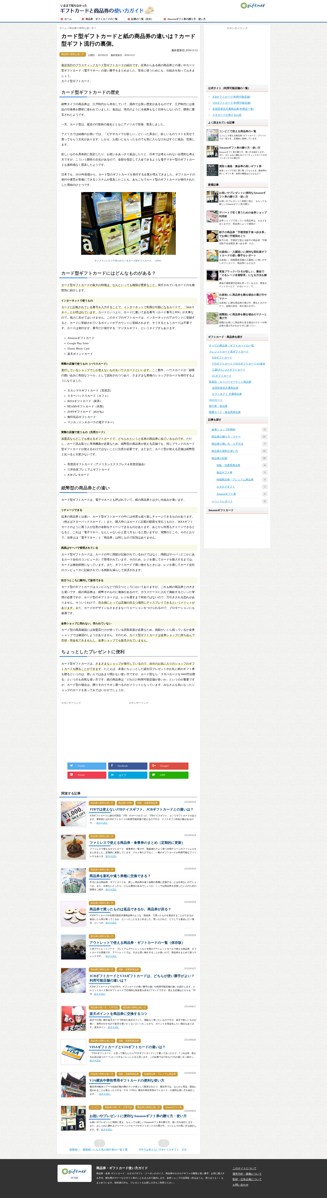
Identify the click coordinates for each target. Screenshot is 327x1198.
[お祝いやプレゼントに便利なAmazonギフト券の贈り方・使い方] (73, 1133)
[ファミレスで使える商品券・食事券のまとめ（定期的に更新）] (73, 862)
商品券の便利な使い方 (72, 54)
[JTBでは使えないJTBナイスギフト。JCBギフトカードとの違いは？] (73, 829)
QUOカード (216, 399)
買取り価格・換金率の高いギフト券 (240, 166)
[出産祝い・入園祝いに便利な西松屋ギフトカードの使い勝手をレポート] (213, 262)
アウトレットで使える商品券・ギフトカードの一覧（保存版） (137, 943)
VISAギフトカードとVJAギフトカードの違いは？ (128, 1047)
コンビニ (95, 1107)
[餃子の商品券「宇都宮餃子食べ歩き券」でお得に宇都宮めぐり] (213, 242)
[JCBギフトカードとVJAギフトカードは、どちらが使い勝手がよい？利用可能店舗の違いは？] (73, 995)
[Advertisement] (93, 731)
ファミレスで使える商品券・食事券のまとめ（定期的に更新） (137, 843)
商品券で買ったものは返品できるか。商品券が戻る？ (130, 909)
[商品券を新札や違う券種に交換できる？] (73, 895)
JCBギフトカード (222, 357)
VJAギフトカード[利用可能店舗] (231, 102)
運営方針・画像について (247, 1173)
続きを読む (102, 823)
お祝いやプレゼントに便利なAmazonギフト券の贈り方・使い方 (138, 1116)
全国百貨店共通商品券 (225, 388)
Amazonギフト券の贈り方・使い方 (186, 19)
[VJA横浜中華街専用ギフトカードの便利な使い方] (73, 1100)
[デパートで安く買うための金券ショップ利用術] (213, 223)
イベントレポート (238, 501)
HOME (75, 1177)
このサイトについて (244, 1168)
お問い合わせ (240, 1184)
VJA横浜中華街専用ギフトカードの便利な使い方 (127, 1080)
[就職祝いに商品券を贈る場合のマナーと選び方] (213, 324)
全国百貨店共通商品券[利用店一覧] (233, 108)
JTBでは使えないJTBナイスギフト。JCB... (163, 1145)
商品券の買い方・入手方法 (104, 1007)
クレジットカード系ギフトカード (229, 351)
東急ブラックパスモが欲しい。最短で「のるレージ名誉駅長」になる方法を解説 (243, 275)
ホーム (68, 19)
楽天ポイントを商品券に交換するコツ (118, 1014)
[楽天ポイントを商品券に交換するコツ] (73, 1033)
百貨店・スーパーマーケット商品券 (230, 381)
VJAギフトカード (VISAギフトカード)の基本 (238, 363)
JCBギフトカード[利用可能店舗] (231, 96)
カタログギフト (240, 486)
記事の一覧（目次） (142, 19)
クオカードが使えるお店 (226, 114)
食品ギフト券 (240, 472)
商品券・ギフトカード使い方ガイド (122, 1168)
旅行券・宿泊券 (218, 406)
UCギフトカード (221, 375)
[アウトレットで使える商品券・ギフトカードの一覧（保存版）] (73, 962)
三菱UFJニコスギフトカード (228, 369)
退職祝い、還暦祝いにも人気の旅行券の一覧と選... (99, 1145)
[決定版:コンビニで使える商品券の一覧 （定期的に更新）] (213, 141)
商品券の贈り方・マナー (238, 436)
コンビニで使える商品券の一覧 (237, 131)
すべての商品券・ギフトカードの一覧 (231, 345)
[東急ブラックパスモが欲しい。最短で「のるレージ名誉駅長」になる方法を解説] (213, 282)
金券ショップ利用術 (238, 429)
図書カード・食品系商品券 (225, 412)
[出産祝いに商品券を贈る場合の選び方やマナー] (213, 305)
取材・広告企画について (247, 1179)
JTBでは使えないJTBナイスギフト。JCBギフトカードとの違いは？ (142, 809)
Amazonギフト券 (173, 1107)
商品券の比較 (125, 803)
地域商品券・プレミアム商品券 (160, 1074)
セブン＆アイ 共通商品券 (227, 394)
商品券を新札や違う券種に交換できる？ (120, 876)
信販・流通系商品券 (147, 803)
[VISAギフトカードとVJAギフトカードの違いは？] (73, 1066)
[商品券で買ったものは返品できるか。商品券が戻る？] (73, 929)
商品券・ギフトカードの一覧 (102, 19)
